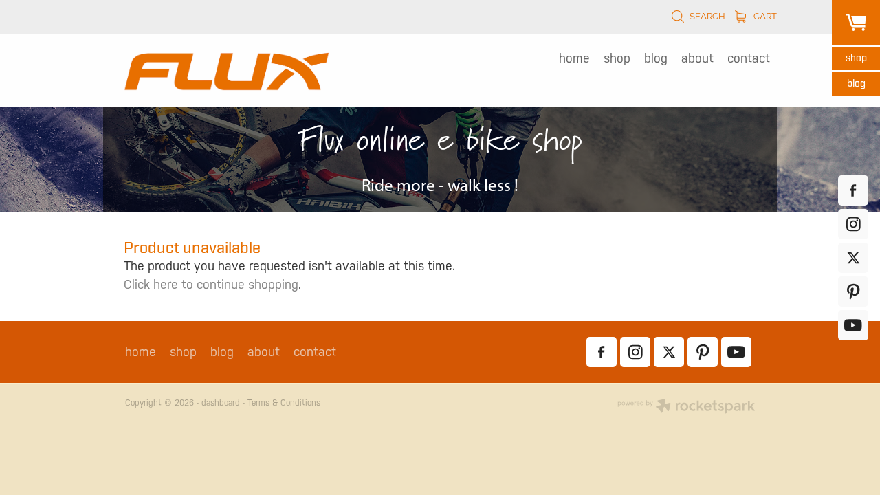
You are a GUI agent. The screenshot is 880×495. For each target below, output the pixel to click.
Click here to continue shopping (211, 284)
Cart (764, 15)
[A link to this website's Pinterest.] (853, 291)
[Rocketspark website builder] (686, 407)
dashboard (220, 403)
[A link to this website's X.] (853, 258)
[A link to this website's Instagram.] (853, 224)
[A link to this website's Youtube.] (853, 325)
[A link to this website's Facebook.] (853, 190)
